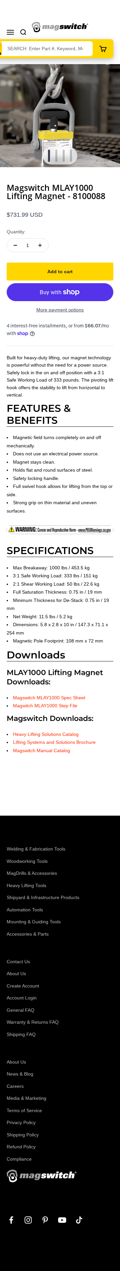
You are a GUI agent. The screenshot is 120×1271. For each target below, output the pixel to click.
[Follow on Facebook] (11, 1219)
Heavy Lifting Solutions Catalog (46, 734)
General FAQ (20, 1010)
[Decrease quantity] (15, 245)
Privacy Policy (21, 1122)
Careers (15, 1086)
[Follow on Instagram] (28, 1219)
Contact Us (18, 961)
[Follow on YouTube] (62, 1219)
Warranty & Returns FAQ (33, 1022)
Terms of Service (24, 1110)
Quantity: (16, 231)
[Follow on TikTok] (79, 1219)
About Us (16, 973)
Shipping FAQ (21, 1034)
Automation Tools (25, 909)
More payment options (60, 309)
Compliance (19, 1159)
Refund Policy (21, 1146)
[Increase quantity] (40, 245)
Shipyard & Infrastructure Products (43, 897)
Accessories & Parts (28, 934)
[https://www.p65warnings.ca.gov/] (60, 529)
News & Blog (20, 1074)
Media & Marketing (26, 1098)
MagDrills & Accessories (32, 873)
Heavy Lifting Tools (26, 885)
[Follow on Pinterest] (45, 1219)
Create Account (23, 985)
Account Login (22, 997)
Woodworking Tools (27, 861)
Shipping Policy (23, 1134)
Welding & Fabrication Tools (36, 849)
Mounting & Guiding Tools (34, 921)
